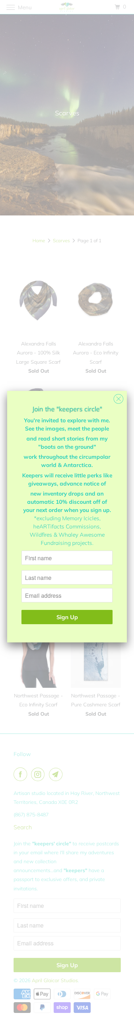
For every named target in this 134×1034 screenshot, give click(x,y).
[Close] (118, 397)
